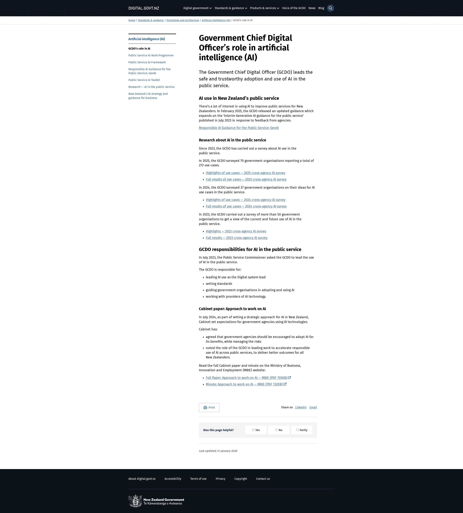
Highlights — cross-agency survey (236, 231)
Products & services (263, 9)
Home (131, 20)
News (312, 8)
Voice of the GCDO (294, 8)
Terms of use (198, 478)
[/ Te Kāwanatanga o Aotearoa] (157, 501)
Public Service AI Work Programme (151, 55)
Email (313, 407)
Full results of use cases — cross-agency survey (246, 179)
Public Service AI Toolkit (144, 80)
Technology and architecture (182, 20)
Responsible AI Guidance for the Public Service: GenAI (149, 71)
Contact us (263, 478)
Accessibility (173, 478)
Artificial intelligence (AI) (216, 20)
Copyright (240, 478)
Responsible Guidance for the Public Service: (239, 128)
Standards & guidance (229, 9)
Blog (321, 8)
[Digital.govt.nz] (144, 8)
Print (212, 407)
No (280, 430)
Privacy (220, 478)
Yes (257, 430)
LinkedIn (301, 407)
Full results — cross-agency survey (236, 238)
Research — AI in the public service (151, 87)
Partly (303, 430)
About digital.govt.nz (142, 478)
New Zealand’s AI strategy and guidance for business (148, 95)
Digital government (196, 9)
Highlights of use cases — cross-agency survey (245, 173)
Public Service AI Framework (147, 62)
